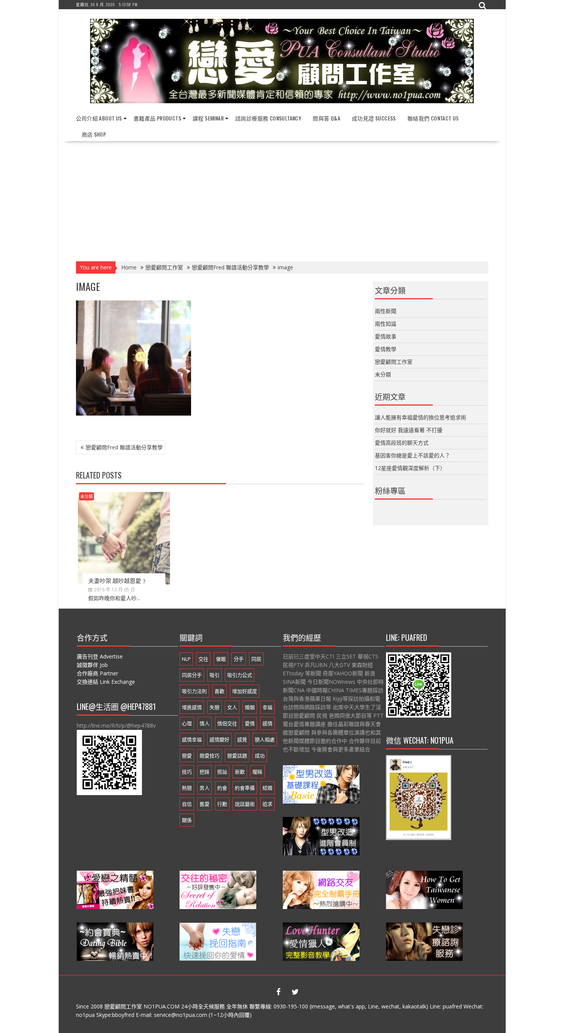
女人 (232, 707)
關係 (187, 820)
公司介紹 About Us (99, 118)
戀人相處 (265, 739)
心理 (187, 723)
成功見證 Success (374, 118)
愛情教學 (385, 349)
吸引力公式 (239, 675)
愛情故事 (385, 336)
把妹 (204, 771)
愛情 (250, 723)
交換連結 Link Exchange (106, 681)
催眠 (221, 658)
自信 (187, 803)
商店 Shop (94, 134)
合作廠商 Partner (97, 673)
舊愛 (204, 803)
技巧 (187, 771)
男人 (204, 787)
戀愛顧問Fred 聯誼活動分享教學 (124, 447)
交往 (203, 658)
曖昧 (257, 771)
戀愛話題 (237, 755)
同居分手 (192, 675)
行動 (222, 803)
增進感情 (192, 707)
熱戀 (187, 787)
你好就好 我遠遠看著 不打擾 (408, 430)
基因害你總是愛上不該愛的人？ (412, 455)
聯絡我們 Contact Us (433, 118)
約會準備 (245, 787)
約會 (222, 787)
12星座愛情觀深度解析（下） (410, 468)
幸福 (267, 707)
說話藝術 (245, 803)
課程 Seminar (208, 118)
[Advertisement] (282, 198)
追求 (267, 803)
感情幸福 (192, 739)
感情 (267, 723)
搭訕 (222, 771)
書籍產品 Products (157, 118)
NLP (186, 658)
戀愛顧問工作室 (393, 361)
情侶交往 (227, 723)
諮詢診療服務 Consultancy (268, 118)
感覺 (242, 739)
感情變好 (219, 739)
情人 (204, 723)
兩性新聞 (385, 311)
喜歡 (219, 691)
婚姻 (250, 707)
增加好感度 (244, 691)
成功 (260, 755)
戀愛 (187, 755)
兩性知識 (385, 323)
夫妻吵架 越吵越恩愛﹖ (117, 580)
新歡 (240, 771)
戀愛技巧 (209, 755)
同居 (256, 658)
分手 (239, 658)
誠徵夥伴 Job (92, 664)
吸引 (214, 675)
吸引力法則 (194, 691)
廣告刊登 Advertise (100, 656)
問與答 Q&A (326, 118)
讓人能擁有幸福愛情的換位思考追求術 (420, 417)
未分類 (86, 496)
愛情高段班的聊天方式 (402, 442)
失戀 (214, 707)
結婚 (267, 787)
